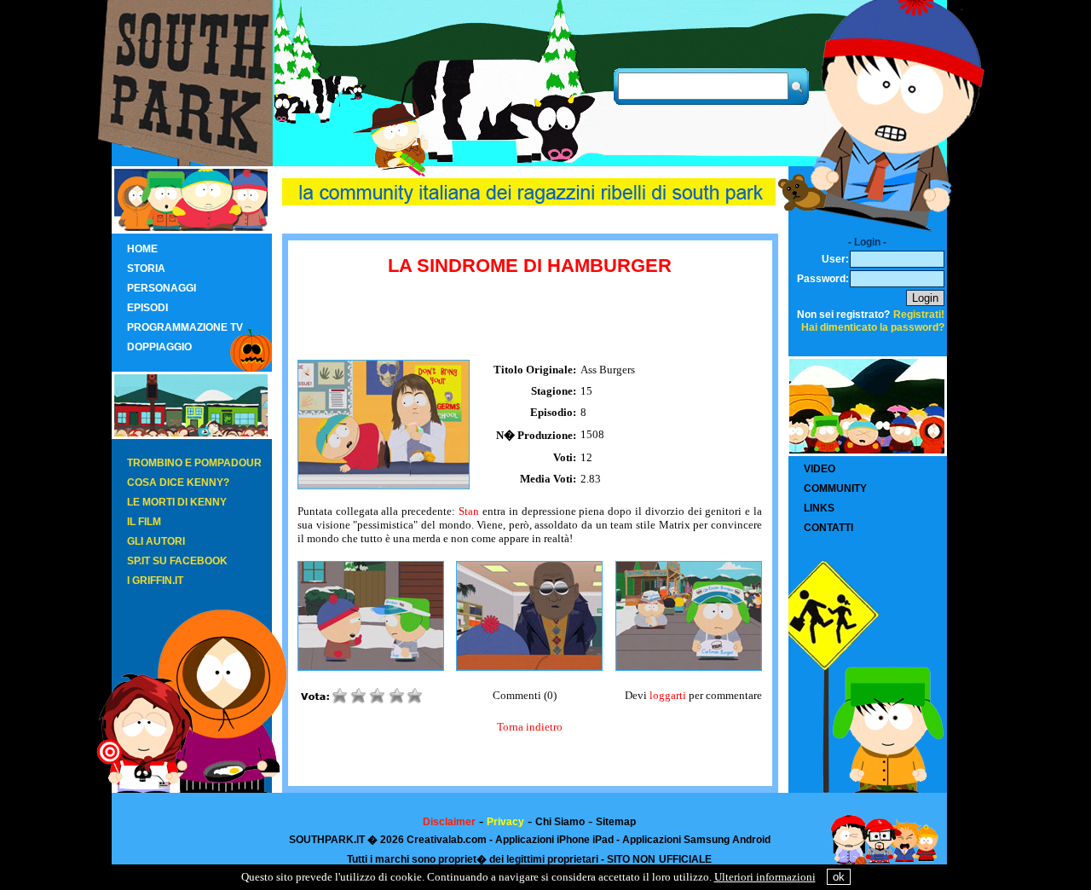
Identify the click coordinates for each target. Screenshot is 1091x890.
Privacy (505, 822)
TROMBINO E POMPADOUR (194, 463)
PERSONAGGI (161, 288)
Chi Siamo (560, 822)
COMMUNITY (835, 488)
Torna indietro (530, 726)
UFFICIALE (685, 859)
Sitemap (616, 822)
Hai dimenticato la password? (872, 327)
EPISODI (147, 308)
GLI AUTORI (156, 541)
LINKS (819, 508)
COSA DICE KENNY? (178, 482)
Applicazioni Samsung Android (696, 840)
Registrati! (918, 315)
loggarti (667, 695)
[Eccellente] (417, 700)
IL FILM (144, 522)
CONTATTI (828, 528)
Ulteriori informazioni (765, 876)
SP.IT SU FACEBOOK (177, 561)
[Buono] (380, 700)
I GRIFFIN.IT (155, 581)
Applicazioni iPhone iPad (554, 840)
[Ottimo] (399, 700)
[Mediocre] (342, 700)
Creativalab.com (447, 840)
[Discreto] (361, 700)
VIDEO (819, 469)
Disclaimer (449, 822)
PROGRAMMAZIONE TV (185, 327)
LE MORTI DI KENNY (177, 502)
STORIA (146, 269)
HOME (142, 249)
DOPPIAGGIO (159, 347)
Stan (469, 511)
